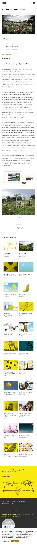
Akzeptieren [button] (15, 541)
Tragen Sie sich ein (23, 514)
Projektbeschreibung (11, 64)
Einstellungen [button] (6, 541)
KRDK (4, 3)
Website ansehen (7, 54)
